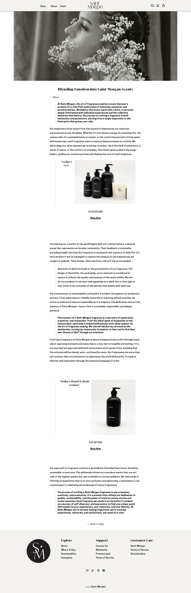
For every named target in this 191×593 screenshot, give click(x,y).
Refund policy (138, 553)
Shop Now (95, 218)
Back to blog (97, 524)
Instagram (66, 557)
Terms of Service (105, 557)
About (64, 546)
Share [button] (56, 97)
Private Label (103, 553)
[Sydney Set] (105, 203)
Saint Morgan (138, 546)
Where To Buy (68, 550)
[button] (44, 6)
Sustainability (68, 553)
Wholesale (101, 550)
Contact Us (102, 546)
